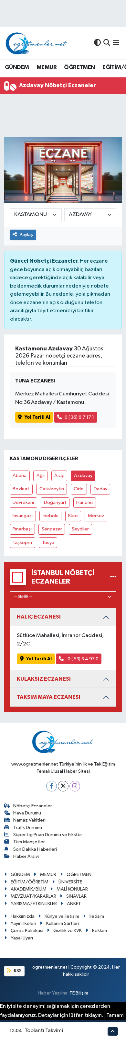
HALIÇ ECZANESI (39, 617)
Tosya (48, 542)
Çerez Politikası (27, 930)
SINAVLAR (76, 896)
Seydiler (80, 529)
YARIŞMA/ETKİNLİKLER (34, 903)
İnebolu (50, 515)
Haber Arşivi (26, 856)
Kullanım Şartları (62, 923)
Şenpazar (52, 529)
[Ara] (106, 43)
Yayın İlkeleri (23, 923)
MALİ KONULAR (72, 889)
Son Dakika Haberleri (35, 849)
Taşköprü (22, 542)
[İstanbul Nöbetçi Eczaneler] (113, 577)
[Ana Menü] (116, 43)
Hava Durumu (27, 813)
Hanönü (84, 502)
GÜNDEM (17, 67)
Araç (59, 475)
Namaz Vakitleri (29, 820)
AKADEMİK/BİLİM (29, 889)
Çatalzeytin (51, 488)
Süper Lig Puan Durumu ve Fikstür (47, 834)
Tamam (115, 1015)
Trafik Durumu (27, 827)
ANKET (74, 903)
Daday (100, 488)
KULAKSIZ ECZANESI (44, 679)
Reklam (99, 930)
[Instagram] (74, 786)
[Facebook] (51, 786)
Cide (79, 488)
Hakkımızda (23, 916)
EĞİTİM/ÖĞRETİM (29, 882)
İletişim (96, 916)
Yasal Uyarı (22, 938)
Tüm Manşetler (29, 841)
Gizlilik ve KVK (67, 930)
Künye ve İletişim (62, 916)
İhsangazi (23, 515)
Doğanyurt (55, 502)
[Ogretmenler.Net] (36, 43)
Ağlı (41, 475)
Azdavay (83, 475)
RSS (17, 970)
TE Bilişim (78, 993)
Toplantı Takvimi (44, 1030)
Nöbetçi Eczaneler (32, 805)
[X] (63, 786)
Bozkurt (21, 488)
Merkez (96, 515)
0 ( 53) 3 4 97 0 (83, 658)
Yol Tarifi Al (37, 417)
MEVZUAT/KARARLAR (33, 896)
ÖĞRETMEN (79, 67)
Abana (19, 475)
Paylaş (26, 234)
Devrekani (23, 502)
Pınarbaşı (22, 529)
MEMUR (47, 67)
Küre (73, 515)
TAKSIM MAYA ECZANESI (48, 697)
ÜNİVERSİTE (70, 882)
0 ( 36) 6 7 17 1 (79, 417)
